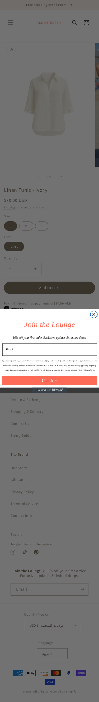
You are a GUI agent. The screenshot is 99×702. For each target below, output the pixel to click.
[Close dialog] (93, 314)
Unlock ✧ (49, 381)
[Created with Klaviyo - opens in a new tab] (49, 390)
